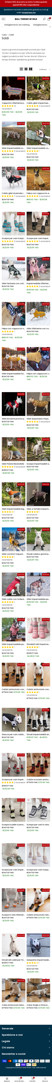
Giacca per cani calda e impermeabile (20, 734)
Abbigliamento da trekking (17, 24)
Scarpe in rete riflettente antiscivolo (19, 914)
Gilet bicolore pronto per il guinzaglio (20, 418)
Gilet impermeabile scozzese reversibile (21, 148)
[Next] (50, 27)
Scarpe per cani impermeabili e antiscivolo (23, 869)
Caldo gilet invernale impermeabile (19, 193)
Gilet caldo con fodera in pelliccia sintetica (23, 599)
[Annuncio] (26, 3)
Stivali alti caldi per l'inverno (15, 960)
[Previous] (2, 27)
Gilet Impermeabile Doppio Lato (17, 373)
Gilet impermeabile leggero (15, 509)
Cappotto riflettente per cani (16, 103)
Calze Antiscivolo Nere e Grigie (17, 1005)
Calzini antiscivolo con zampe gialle (19, 689)
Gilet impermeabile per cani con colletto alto (24, 644)
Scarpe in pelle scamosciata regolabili (21, 824)
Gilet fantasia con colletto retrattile (19, 283)
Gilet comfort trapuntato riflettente (19, 554)
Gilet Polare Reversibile (13, 463)
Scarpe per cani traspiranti (15, 238)
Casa (4, 34)
